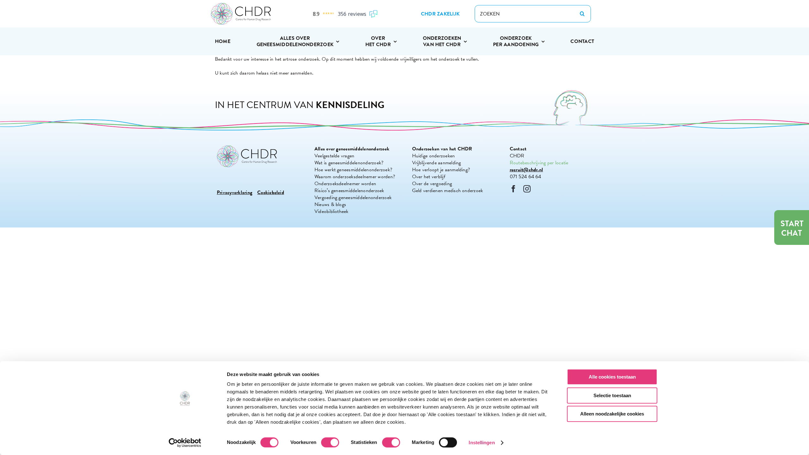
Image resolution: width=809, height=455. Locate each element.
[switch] (330, 442)
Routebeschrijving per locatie (539, 163)
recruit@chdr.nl (526, 169)
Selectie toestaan (612, 395)
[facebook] (513, 188)
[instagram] (527, 188)
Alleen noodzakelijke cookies (612, 413)
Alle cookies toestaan (612, 376)
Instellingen (482, 442)
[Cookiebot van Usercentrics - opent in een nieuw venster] (185, 442)
